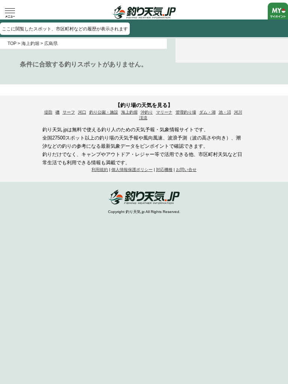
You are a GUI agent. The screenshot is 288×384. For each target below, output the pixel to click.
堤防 (48, 112)
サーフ (69, 112)
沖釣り (147, 112)
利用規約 (100, 169)
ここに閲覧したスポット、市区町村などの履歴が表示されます (65, 29)
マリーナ (164, 112)
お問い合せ (186, 169)
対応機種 (164, 169)
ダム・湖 (207, 112)
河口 (82, 112)
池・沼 (225, 112)
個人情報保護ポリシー (132, 169)
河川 (238, 112)
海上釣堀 (30, 43)
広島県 (51, 43)
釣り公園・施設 (103, 112)
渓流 (143, 118)
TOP (12, 43)
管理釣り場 (186, 112)
